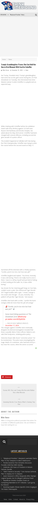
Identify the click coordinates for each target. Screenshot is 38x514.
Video (10, 499)
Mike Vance (6, 70)
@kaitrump (22, 316)
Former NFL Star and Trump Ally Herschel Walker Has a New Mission (19, 391)
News (27, 70)
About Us (22, 499)
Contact (15, 499)
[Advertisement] (19, 37)
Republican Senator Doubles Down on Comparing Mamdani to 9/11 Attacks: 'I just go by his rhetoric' (18, 482)
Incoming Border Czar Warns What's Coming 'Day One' (19, 403)
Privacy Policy (30, 499)
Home (4, 59)
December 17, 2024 (12, 325)
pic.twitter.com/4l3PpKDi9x (15, 319)
